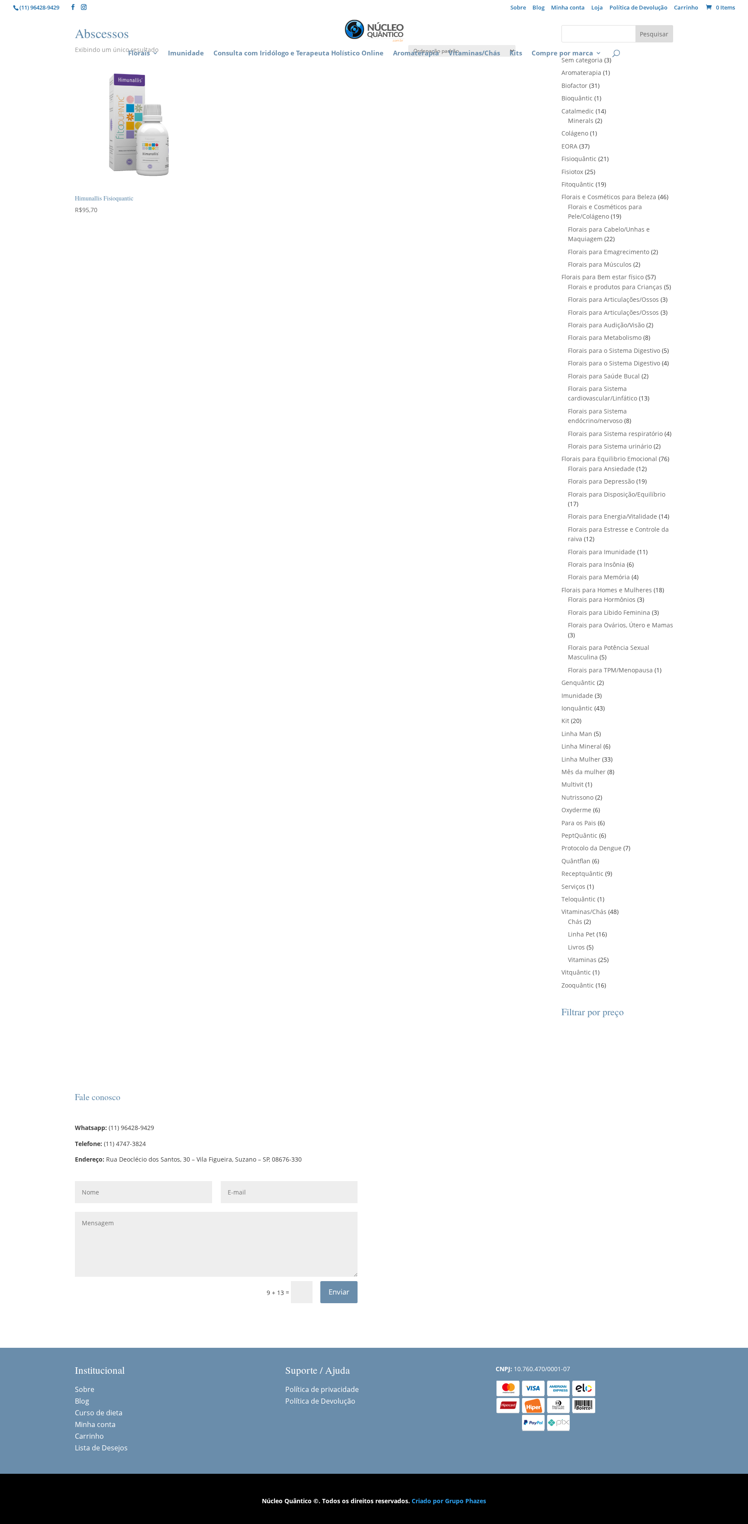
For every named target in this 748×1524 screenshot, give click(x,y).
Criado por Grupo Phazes (449, 1501)
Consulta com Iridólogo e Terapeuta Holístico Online (298, 53)
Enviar (339, 1292)
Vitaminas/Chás (474, 53)
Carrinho (686, 8)
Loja (597, 8)
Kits (515, 53)
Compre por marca (562, 53)
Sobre (518, 8)
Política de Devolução (638, 8)
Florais (139, 53)
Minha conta (568, 8)
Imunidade (186, 53)
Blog (538, 8)
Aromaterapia (416, 53)
